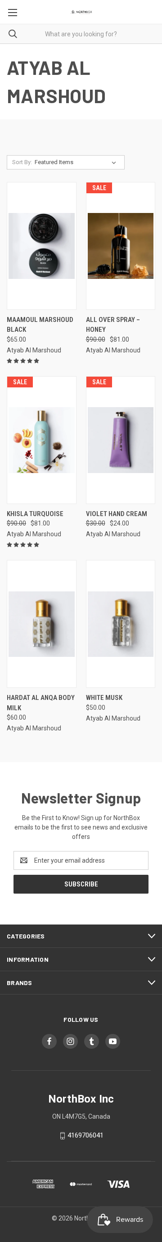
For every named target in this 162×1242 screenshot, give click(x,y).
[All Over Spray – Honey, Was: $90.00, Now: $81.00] (121, 246)
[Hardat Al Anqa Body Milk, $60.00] (42, 624)
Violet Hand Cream (116, 514)
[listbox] (77, 162)
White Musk (104, 698)
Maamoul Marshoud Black (40, 325)
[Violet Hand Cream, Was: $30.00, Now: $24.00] (121, 440)
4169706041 (86, 1135)
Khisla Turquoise (35, 514)
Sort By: (22, 162)
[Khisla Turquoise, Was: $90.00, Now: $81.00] (42, 440)
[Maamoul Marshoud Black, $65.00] (42, 246)
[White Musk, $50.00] (121, 624)
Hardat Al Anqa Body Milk (41, 703)
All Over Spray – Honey (113, 325)
